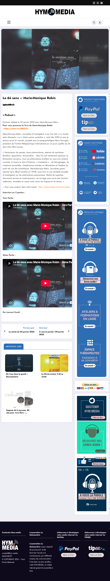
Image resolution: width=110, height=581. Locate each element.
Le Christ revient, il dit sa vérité (52, 375)
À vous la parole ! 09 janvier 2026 (51, 333)
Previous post (28, 328)
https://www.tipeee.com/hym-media (54, 187)
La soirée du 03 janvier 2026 (21, 332)
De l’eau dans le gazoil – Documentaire (17, 375)
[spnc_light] (100, 22)
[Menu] (9, 22)
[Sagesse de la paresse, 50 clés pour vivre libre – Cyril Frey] (19, 399)
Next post (43, 328)
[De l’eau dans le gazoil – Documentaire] (19, 363)
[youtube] (101, 2)
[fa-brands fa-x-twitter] (97, 2)
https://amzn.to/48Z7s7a (16, 128)
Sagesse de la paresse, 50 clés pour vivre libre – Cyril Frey (17, 411)
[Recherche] (94, 22)
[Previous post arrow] (5, 331)
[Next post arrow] (68, 331)
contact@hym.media (10, 553)
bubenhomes (8, 104)
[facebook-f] (94, 2)
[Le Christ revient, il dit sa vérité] (54, 363)
